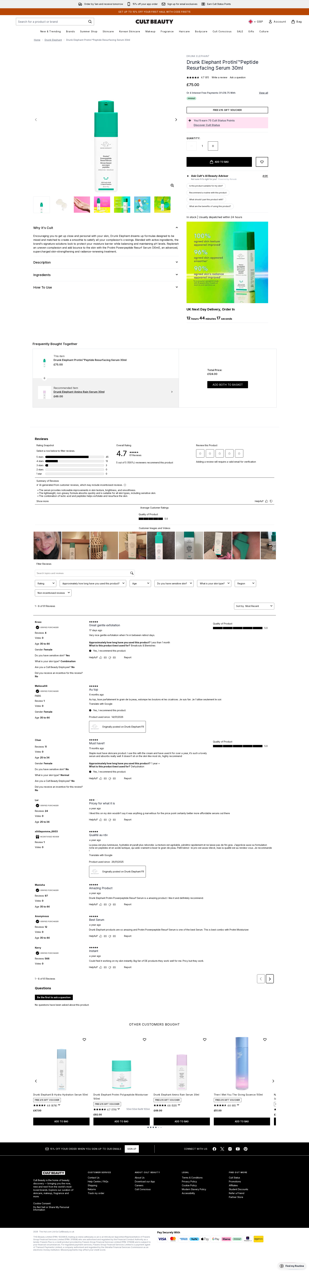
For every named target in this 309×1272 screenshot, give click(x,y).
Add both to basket (227, 384)
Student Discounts (238, 1189)
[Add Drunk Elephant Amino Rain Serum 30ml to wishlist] (205, 1039)
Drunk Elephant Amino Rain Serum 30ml (176, 1094)
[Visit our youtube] (238, 1149)
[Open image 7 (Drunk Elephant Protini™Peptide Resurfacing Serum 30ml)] (162, 204)
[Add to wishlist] (262, 162)
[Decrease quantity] (192, 146)
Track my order (96, 1193)
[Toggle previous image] (35, 119)
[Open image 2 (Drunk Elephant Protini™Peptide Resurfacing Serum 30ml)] (62, 204)
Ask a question (238, 77)
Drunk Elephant (53, 39)
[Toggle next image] (176, 119)
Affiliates (233, 1185)
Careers (139, 1185)
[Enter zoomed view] (172, 185)
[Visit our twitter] (222, 1149)
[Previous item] (35, 1081)
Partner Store (236, 1197)
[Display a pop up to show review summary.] (60, 1106)
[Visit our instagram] (230, 1149)
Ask (265, 176)
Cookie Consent (42, 1203)
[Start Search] (90, 21)
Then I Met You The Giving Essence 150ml (238, 1094)
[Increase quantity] (213, 146)
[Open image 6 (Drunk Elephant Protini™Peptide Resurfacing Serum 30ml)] (142, 204)
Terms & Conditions (192, 1177)
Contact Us (93, 1177)
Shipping (92, 1185)
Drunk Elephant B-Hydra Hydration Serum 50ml (60, 1094)
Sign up (131, 1148)
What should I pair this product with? (206, 199)
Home (37, 39)
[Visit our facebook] (214, 1149)
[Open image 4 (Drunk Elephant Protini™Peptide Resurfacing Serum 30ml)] (102, 204)
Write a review (219, 77)
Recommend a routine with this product (208, 192)
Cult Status (234, 1177)
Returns (92, 1189)
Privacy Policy (189, 1181)
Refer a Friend (236, 1193)
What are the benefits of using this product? (210, 206)
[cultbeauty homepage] (154, 21)
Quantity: (193, 138)
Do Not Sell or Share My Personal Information (51, 1208)
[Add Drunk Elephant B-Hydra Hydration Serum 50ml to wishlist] (84, 1039)
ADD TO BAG (61, 1121)
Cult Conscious (143, 1189)
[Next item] (273, 1081)
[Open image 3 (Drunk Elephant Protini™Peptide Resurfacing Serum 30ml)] (82, 204)
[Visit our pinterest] (245, 1149)
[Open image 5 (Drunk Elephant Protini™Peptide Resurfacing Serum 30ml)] (122, 204)
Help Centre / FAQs (98, 1181)
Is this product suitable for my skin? (206, 186)
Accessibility (188, 1193)
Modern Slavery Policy (194, 1189)
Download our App (145, 1181)
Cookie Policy (189, 1185)
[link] (277, 21)
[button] (292, 1266)
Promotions (235, 1181)
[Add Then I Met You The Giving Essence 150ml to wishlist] (265, 1039)
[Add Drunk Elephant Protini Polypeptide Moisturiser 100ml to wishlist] (144, 1039)
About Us (140, 1177)
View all (263, 92)
